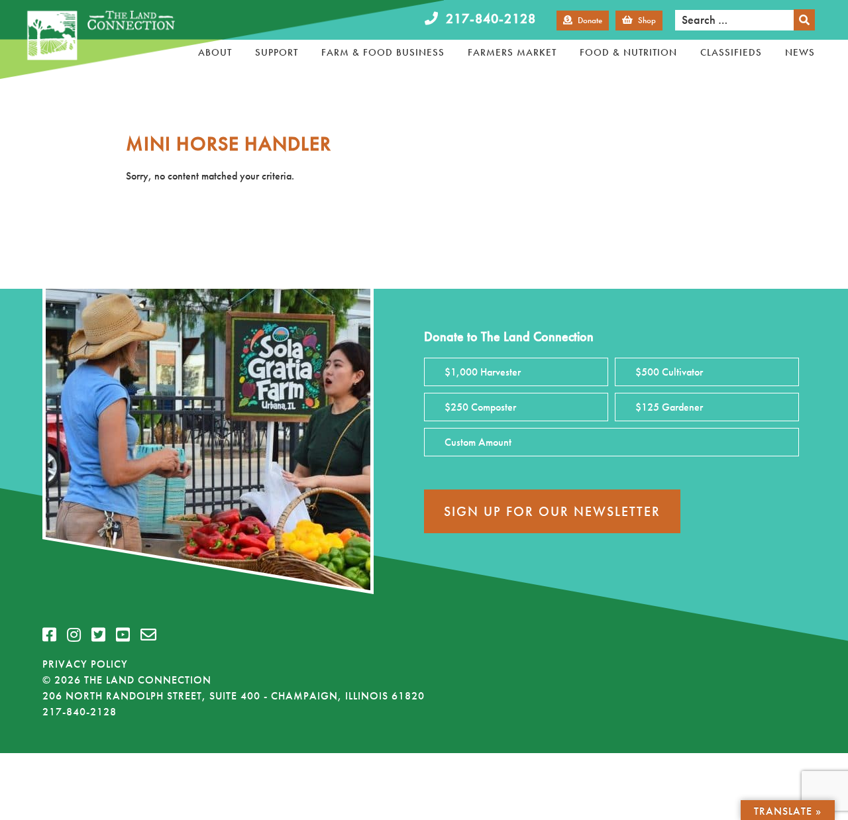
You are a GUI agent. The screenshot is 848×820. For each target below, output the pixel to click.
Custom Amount (478, 442)
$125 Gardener (669, 407)
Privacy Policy (85, 664)
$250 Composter (480, 407)
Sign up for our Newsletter (552, 511)
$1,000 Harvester (483, 372)
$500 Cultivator (669, 372)
